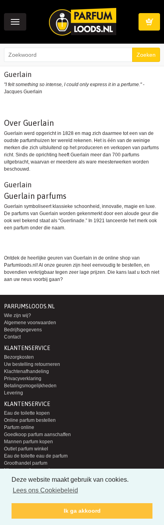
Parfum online (19, 427)
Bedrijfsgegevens (23, 330)
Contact (12, 337)
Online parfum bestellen (30, 420)
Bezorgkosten (19, 357)
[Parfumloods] (82, 21)
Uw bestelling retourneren (32, 364)
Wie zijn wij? (17, 315)
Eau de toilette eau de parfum (36, 456)
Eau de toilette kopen (27, 413)
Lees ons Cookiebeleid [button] (45, 490)
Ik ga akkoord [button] (82, 511)
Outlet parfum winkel (26, 449)
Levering (13, 393)
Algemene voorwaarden (30, 322)
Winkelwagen (149, 22)
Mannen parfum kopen (28, 441)
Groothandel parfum (25, 463)
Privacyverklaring (22, 378)
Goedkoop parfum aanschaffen (37, 434)
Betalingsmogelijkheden (30, 385)
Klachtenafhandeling (26, 371)
